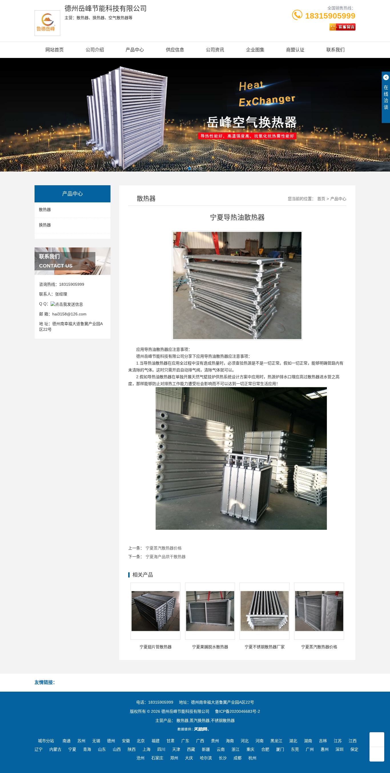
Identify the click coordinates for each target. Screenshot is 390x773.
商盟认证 (295, 49)
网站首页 (54, 49)
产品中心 (135, 49)
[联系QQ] (67, 303)
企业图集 (255, 49)
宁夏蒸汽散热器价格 (164, 548)
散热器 (45, 209)
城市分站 (46, 740)
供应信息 (175, 49)
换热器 (45, 225)
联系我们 (335, 49)
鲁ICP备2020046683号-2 (237, 711)
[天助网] (195, 729)
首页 (321, 198)
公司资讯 (215, 49)
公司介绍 (95, 49)
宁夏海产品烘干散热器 (166, 556)
